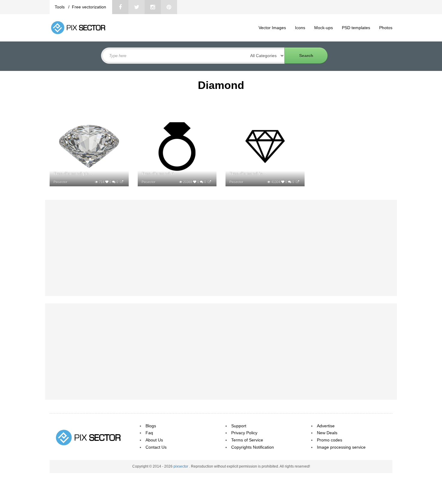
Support (238, 425)
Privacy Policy (244, 432)
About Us (154, 440)
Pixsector (60, 182)
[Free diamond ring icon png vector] (209, 182)
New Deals (327, 432)
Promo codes (329, 440)
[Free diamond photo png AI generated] (121, 182)
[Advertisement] (221, 248)
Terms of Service (247, 440)
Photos (385, 27)
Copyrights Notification (252, 447)
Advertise (326, 425)
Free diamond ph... (73, 173)
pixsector (181, 466)
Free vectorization (89, 7)
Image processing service (341, 447)
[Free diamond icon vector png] (297, 182)
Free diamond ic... (247, 173)
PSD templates (356, 27)
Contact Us (156, 447)
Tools (60, 7)
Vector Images (272, 27)
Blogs (151, 425)
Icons (300, 27)
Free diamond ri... (159, 173)
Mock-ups (323, 27)
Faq (149, 432)
